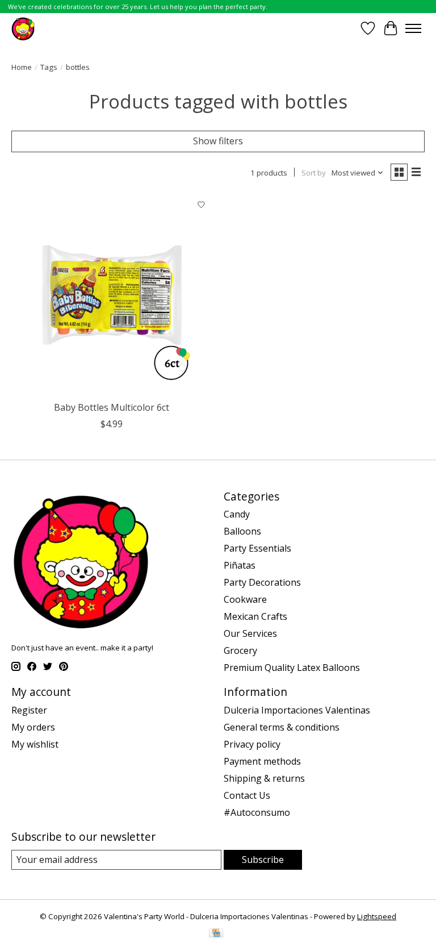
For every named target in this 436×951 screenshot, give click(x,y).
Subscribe (263, 859)
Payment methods (262, 761)
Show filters (218, 141)
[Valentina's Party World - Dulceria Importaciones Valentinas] (23, 28)
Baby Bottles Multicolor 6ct (111, 407)
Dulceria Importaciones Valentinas (297, 710)
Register (29, 710)
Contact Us (247, 795)
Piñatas (239, 565)
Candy (237, 514)
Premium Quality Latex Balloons (292, 667)
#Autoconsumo (257, 812)
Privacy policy (252, 744)
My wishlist (34, 744)
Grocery (240, 650)
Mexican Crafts (255, 616)
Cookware (245, 599)
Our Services (250, 633)
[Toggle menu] (413, 28)
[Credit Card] (216, 934)
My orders (33, 727)
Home (21, 67)
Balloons (242, 531)
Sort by (313, 173)
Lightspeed (376, 916)
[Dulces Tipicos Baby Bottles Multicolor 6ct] (111, 294)
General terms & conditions (281, 727)
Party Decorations (262, 582)
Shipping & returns (264, 778)
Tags (48, 67)
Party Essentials (257, 548)
